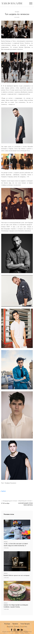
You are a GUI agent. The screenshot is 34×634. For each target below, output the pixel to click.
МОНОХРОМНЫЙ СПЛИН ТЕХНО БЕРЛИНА (25, 504)
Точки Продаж (25, 624)
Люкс (6, 542)
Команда (7, 624)
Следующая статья (25, 501)
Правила (15, 624)
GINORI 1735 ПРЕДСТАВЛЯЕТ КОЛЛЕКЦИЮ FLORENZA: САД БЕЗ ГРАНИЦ (16, 606)
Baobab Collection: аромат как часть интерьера (16, 575)
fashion (3, 491)
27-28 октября (5, 503)
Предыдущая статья (9, 501)
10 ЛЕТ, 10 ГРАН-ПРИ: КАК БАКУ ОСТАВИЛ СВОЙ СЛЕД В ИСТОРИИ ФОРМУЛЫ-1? (16, 545)
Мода (17, 12)
